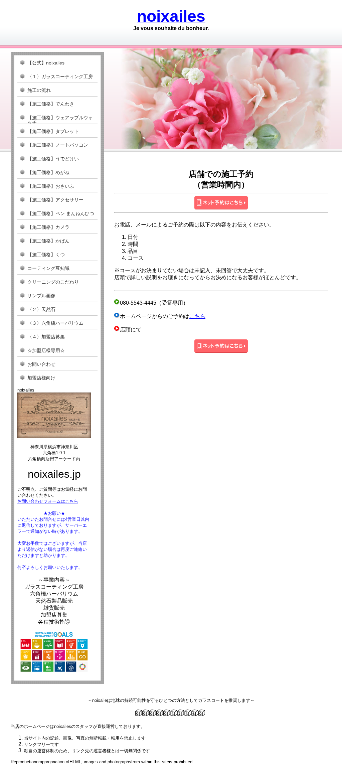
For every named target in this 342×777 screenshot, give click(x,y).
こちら (197, 316)
